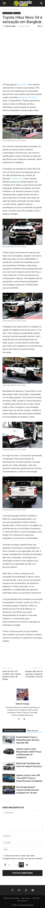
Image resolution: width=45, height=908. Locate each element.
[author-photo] (22, 700)
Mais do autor (32, 731)
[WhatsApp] (22, 77)
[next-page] (8, 799)
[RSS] (19, 890)
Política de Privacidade (11, 898)
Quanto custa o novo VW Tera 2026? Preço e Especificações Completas (29, 778)
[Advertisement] (22, 51)
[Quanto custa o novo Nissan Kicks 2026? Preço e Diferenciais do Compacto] (8, 752)
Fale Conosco (25, 898)
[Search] (41, 3)
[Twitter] (10, 77)
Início (4, 9)
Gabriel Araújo (10, 26)
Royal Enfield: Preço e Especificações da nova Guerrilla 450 (27, 740)
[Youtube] (32, 890)
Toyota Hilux (22, 84)
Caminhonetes (13, 9)
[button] (4, 3)
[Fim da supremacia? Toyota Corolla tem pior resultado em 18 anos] (8, 790)
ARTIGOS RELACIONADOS (14, 731)
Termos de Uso (22, 901)
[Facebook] (5, 77)
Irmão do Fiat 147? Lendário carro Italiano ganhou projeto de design (11, 675)
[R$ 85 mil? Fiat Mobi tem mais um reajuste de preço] (8, 766)
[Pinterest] (16, 77)
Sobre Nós (36, 898)
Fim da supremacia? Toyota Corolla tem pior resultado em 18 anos (27, 790)
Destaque (17, 13)
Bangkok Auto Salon (28, 97)
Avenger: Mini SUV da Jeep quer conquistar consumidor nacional (33, 674)
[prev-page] (4, 799)
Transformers (16, 178)
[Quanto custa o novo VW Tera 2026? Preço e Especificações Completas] (8, 778)
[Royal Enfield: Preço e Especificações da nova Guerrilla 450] (8, 740)
